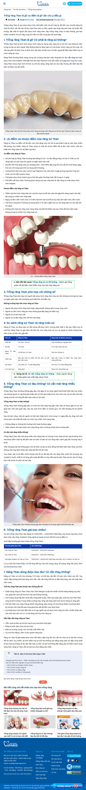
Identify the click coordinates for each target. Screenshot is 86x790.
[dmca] (74, 774)
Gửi (43, 682)
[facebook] (68, 761)
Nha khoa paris (29, 20)
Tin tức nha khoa (19, 9)
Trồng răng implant (35, 9)
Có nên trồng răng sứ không (41, 374)
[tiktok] (76, 761)
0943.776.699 (23, 755)
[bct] (74, 770)
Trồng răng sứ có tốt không (45, 282)
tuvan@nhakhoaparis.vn (17, 763)
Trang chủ (7, 9)
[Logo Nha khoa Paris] (11, 746)
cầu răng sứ (73, 57)
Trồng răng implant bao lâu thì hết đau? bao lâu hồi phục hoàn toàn (16, 710)
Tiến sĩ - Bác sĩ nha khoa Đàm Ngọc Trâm (29, 654)
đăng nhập (14, 679)
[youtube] (72, 761)
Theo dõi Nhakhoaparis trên (45, 20)
